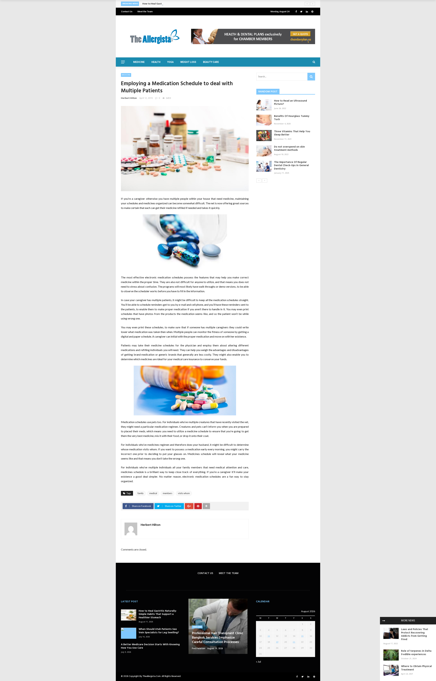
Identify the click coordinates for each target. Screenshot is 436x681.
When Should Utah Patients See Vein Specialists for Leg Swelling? (159, 631)
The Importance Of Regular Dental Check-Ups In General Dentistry (291, 165)
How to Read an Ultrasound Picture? (290, 102)
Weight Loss (188, 62)
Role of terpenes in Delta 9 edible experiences (416, 652)
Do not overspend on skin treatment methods (289, 148)
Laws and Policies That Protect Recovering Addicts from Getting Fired (414, 634)
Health (155, 62)
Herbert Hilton (129, 98)
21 (294, 642)
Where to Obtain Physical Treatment (416, 668)
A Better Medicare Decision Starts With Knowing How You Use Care (150, 646)
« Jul (258, 661)
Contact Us (126, 11)
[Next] (264, 181)
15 (302, 636)
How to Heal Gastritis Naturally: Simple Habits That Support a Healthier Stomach (187, 4)
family (141, 493)
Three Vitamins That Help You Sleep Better (292, 133)
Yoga (170, 62)
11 (269, 636)
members (167, 493)
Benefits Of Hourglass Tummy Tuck (291, 118)
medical (153, 493)
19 (277, 642)
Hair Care (197, 627)
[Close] (383, 620)
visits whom (184, 493)
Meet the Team (145, 11)
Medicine (139, 62)
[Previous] (258, 181)
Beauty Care (211, 62)
